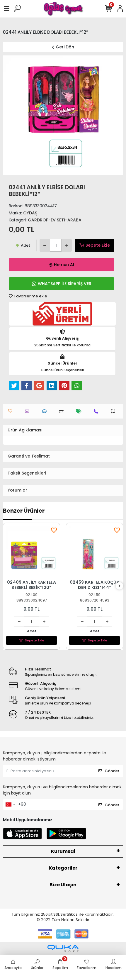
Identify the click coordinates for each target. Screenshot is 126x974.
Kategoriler (63, 868)
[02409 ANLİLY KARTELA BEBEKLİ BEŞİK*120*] (31, 551)
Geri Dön (65, 47)
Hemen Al (64, 264)
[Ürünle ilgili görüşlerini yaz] (46, 411)
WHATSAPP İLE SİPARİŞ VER (64, 284)
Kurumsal (63, 851)
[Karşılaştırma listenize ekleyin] (63, 411)
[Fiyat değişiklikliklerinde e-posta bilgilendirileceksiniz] (80, 411)
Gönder (112, 771)
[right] (120, 586)
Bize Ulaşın (63, 884)
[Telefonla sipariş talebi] (97, 411)
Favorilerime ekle (30, 296)
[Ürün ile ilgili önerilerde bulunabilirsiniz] (114, 411)
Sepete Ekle (98, 245)
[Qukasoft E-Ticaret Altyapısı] (63, 948)
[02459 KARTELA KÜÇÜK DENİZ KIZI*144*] (94, 551)
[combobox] (10, 804)
